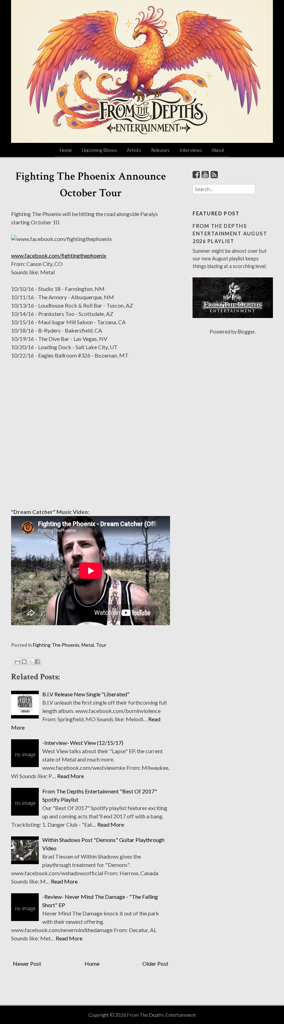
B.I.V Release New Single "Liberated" (86, 694)
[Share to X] (30, 661)
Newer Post (27, 963)
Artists (134, 150)
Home (66, 150)
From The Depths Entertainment (161, 1015)
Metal (87, 645)
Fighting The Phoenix (56, 645)
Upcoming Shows (99, 150)
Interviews (190, 150)
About (218, 150)
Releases (160, 150)
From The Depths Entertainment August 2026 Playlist (230, 233)
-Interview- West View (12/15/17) (82, 742)
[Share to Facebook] (37, 661)
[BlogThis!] (24, 661)
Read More (70, 776)
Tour (101, 645)
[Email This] (17, 661)
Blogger (246, 332)
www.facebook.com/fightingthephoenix (58, 255)
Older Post (155, 963)
